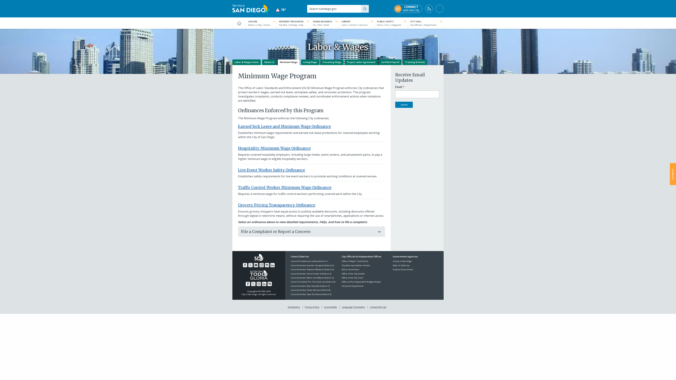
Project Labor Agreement (361, 62)
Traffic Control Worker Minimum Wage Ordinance (284, 187)
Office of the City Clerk (352, 277)
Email (398, 87)
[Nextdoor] (267, 265)
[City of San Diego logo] (250, 8)
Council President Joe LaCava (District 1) (309, 261)
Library (346, 21)
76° (281, 10)
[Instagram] (261, 265)
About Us (269, 62)
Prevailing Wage (332, 62)
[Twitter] (250, 265)
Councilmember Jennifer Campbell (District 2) (312, 265)
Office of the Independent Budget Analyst (361, 281)
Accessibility (330, 307)
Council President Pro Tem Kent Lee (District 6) (313, 281)
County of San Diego (402, 261)
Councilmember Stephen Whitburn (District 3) (312, 269)
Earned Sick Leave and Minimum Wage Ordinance (284, 126)
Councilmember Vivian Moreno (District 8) (310, 290)
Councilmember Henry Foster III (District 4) (311, 273)
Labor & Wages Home (246, 62)
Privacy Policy (312, 307)
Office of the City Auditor (353, 273)
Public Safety (385, 21)
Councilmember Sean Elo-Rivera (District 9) (311, 294)
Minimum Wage (289, 62)
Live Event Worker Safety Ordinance (271, 170)
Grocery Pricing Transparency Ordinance (276, 205)
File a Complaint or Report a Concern (276, 231)
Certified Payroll (390, 62)
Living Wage (310, 62)
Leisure (252, 21)
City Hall (416, 21)
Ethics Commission (350, 269)
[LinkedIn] (272, 265)
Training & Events (415, 62)
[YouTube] (256, 265)
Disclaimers (294, 307)
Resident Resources (291, 21)
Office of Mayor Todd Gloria (355, 261)
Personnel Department (353, 286)
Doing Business (322, 21)
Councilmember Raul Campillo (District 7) (310, 286)
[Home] (239, 23)
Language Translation (353, 307)
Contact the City (378, 307)
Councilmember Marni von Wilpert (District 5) (312, 277)
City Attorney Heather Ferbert (356, 265)
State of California (401, 265)
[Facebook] (245, 265)
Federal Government (403, 269)
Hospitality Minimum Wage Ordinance (274, 148)
